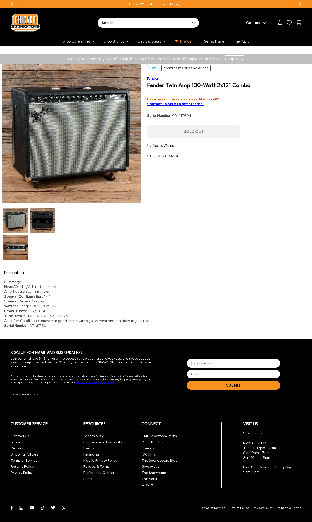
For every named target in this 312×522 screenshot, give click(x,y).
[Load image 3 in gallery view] (42, 220)
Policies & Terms (96, 466)
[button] (141, 273)
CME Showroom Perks (159, 436)
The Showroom (154, 472)
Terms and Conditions (87, 382)
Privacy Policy (107, 382)
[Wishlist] (289, 22)
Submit (233, 385)
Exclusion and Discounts (102, 442)
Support (17, 442)
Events (89, 448)
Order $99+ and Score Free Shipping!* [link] (156, 4)
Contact (253, 23)
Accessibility (93, 436)
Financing (91, 454)
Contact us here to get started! (175, 104)
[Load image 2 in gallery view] (15, 247)
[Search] (194, 22)
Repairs (17, 448)
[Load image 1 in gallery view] (15, 220)
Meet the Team (154, 442)
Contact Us (20, 436)
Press (87, 479)
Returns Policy (22, 466)
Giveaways (150, 466)
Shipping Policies (24, 454)
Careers (148, 448)
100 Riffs (149, 454)
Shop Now (234, 58)
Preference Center (98, 472)
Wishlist (148, 485)
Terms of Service (24, 460)
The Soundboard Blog (160, 460)
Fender (153, 78)
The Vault (149, 479)
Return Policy (239, 508)
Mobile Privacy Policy (100, 460)
